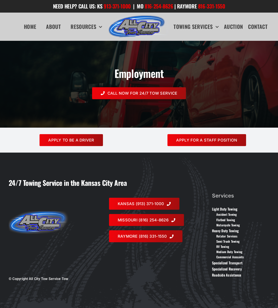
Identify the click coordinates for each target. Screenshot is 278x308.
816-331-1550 (211, 6)
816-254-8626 (159, 6)
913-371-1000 (117, 6)
